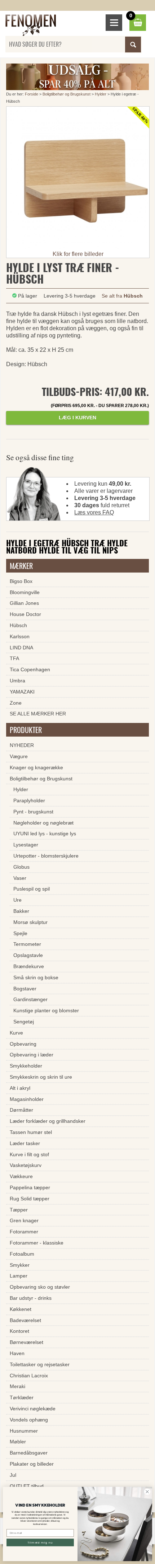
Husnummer (24, 1431)
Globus (21, 867)
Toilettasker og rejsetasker (40, 1364)
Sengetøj (23, 1021)
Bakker (21, 911)
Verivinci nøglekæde (33, 1408)
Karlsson (20, 636)
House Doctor (25, 614)
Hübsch (18, 625)
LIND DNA (21, 647)
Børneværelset (26, 1342)
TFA (14, 658)
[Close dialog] (147, 1491)
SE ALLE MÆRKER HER (38, 713)
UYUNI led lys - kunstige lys (44, 833)
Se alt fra (122, 296)
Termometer (27, 944)
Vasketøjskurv (25, 1165)
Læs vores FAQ (94, 512)
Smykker (20, 1265)
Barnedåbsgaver (29, 1453)
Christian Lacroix (29, 1375)
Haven (17, 1353)
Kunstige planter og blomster (46, 1010)
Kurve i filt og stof (29, 1154)
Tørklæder (22, 1397)
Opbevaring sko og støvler (40, 1287)
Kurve (16, 1033)
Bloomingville (25, 592)
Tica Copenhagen (30, 669)
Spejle (20, 933)
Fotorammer (24, 1231)
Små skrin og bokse (35, 977)
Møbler (18, 1441)
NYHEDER (22, 745)
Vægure (19, 756)
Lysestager (25, 845)
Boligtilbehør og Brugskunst (66, 94)
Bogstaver (24, 988)
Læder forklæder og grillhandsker (47, 1121)
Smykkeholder (26, 1066)
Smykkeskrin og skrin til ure (41, 1077)
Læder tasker (25, 1143)
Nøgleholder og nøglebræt (43, 823)
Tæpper (19, 1210)
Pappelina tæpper (30, 1187)
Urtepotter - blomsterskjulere (46, 856)
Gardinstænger (30, 999)
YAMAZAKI (22, 692)
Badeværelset (25, 1320)
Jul (13, 1475)
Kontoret (19, 1331)
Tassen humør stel (31, 1132)
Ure (17, 900)
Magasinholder (27, 1099)
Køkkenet (20, 1309)
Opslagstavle (28, 955)
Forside (31, 94)
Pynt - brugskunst (33, 811)
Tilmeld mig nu (40, 1542)
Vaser (19, 878)
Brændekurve (28, 966)
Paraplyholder (29, 800)
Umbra (17, 680)
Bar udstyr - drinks (31, 1298)
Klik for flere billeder (78, 254)
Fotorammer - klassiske (36, 1243)
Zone (16, 703)
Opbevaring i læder (31, 1055)
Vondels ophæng (29, 1420)
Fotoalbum (22, 1254)
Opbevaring (23, 1044)
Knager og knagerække (36, 767)
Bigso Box (21, 581)
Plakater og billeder (32, 1464)
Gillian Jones (24, 603)
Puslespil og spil (31, 889)
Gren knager (24, 1220)
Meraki (17, 1386)
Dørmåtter (21, 1110)
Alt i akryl (20, 1088)
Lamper (18, 1276)
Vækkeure (21, 1176)
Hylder (100, 94)
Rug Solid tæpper (29, 1198)
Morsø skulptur (30, 922)
